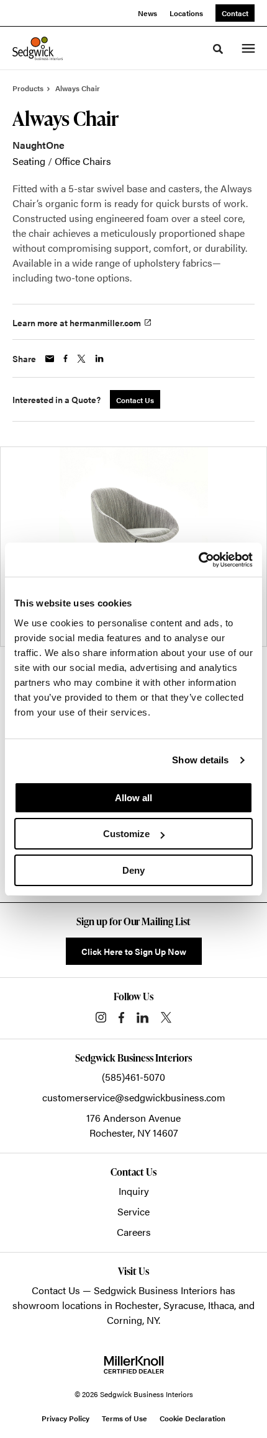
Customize (126, 833)
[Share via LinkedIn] (99, 358)
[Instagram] (101, 1017)
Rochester (137, 1305)
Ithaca (221, 1305)
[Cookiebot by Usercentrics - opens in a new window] (198, 560)
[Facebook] (121, 1017)
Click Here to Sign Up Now (133, 951)
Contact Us (56, 1290)
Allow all (133, 797)
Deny (133, 870)
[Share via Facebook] (65, 358)
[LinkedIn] (142, 1017)
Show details (200, 760)
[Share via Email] (49, 358)
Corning (124, 1320)
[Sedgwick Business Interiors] (37, 48)
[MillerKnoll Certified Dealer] (133, 1365)
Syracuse (183, 1305)
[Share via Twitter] (81, 359)
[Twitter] (166, 1017)
